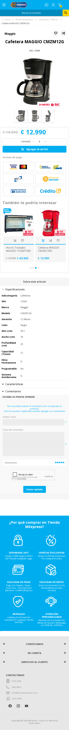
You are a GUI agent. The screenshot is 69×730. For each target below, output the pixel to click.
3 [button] (36, 268)
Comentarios (13, 391)
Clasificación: (11, 462)
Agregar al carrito (27, 240)
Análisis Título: (9, 417)
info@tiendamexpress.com (24, 692)
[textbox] (31, 13)
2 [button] (33, 268)
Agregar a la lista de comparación (34, 240)
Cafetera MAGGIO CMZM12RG (32, 249)
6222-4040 (17, 698)
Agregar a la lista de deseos (6, 240)
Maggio (10, 33)
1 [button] (30, 268)
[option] (34, 235)
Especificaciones (15, 289)
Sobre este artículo (34, 281)
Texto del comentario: (13, 430)
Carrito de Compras (59, 4)
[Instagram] (18, 705)
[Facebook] (10, 705)
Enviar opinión (34, 489)
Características (14, 384)
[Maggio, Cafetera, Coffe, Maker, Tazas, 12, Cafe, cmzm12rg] (34, 222)
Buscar (66, 13)
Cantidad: (26, 141)
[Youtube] (26, 705)
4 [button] (38, 268)
